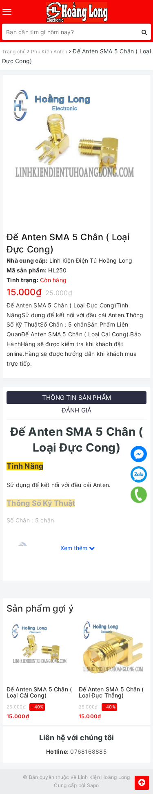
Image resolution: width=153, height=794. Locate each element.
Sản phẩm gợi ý (40, 608)
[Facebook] (139, 454)
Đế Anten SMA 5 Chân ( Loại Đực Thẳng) (111, 692)
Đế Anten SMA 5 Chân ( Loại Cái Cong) (39, 692)
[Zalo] (139, 474)
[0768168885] (138, 494)
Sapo (93, 785)
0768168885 (88, 751)
